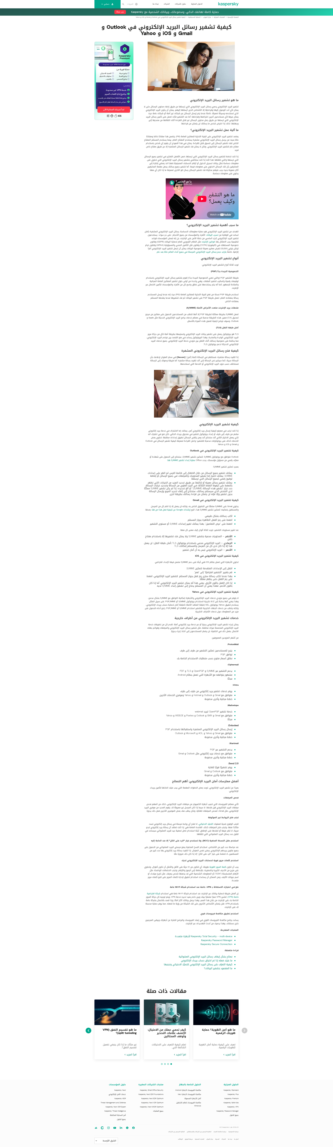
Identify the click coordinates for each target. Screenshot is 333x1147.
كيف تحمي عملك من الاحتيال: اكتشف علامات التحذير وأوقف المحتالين (167, 1033)
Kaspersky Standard (231, 1090)
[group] (216, 1029)
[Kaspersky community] (96, 1127)
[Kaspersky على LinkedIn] (121, 1127)
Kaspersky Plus (233, 1094)
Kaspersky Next (120, 1090)
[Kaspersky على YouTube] (114, 1127)
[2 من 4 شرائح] (168, 1064)
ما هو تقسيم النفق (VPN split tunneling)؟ (120, 1031)
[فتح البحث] (123, 4)
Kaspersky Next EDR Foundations (151, 1094)
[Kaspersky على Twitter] (127, 1127)
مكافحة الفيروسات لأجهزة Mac (189, 1094)
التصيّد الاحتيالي (206, 824)
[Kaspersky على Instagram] (108, 1127)
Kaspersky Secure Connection (216, 944)
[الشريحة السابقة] (244, 1030)
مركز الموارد (209, 1139)
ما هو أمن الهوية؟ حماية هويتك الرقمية (218, 1031)
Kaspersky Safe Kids (231, 1102)
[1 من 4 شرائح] (171, 1064)
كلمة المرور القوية (217, 867)
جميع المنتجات (158, 1111)
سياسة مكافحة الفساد (219, 1131)
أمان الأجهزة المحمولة (192, 1098)
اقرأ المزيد (230, 1054)
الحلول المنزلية (196, 4)
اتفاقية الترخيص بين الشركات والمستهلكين (199, 1131)
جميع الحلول (234, 1115)
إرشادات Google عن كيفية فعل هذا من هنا (171, 510)
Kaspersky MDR (120, 1098)
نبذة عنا (156, 4)
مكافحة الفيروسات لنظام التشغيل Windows (188, 1104)
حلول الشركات (180, 4)
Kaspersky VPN (233, 1106)
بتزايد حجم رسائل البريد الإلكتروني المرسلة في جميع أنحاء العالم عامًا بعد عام (191, 252)
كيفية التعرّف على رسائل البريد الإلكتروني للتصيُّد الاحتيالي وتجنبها (198, 964)
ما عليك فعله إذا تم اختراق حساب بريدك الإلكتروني (206, 960)
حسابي (106, 4)
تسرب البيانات (212, 235)
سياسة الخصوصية (233, 1131)
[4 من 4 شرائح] (161, 1064)
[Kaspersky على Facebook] (133, 1127)
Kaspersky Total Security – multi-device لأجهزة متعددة (203, 936)
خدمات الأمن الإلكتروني (117, 1094)
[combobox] (130, 4)
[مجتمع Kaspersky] (102, 1127)
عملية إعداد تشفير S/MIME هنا (181, 460)
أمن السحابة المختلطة (118, 1115)
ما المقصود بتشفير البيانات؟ (218, 968)
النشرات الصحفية (199, 1139)
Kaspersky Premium (231, 1098)
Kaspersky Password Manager (216, 940)
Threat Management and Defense (113, 1102)
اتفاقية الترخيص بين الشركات (176, 1131)
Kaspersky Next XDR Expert (116, 1106)
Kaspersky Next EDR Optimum (152, 1098)
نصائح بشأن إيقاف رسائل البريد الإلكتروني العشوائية (205, 956)
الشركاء (167, 4)
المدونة (217, 1139)
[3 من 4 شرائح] (164, 1064)
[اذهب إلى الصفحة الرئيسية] (228, 4)
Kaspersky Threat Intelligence (115, 1111)
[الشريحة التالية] (88, 1030)
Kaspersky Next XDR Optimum (152, 1102)
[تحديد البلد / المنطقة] (136, 4)
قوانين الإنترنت (208, 242)
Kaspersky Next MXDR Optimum (151, 1106)
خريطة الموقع (189, 1139)
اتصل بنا (236, 1139)
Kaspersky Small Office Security (151, 1090)
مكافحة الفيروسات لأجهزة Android (188, 1090)
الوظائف (180, 1139)
